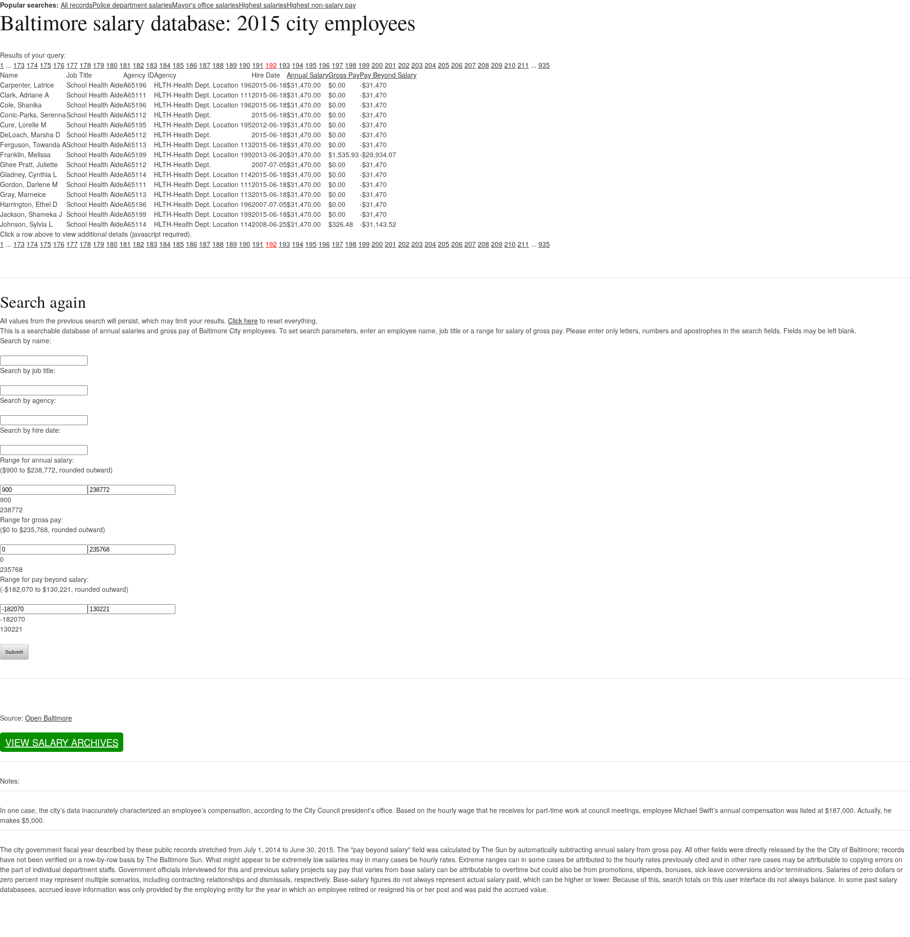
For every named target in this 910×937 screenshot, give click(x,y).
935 (544, 65)
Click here (243, 320)
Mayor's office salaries (205, 4)
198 (350, 65)
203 (417, 65)
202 (404, 65)
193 (284, 65)
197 (337, 65)
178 (85, 65)
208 (483, 65)
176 (58, 65)
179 (98, 65)
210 (510, 65)
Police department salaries (132, 4)
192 (271, 65)
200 (377, 65)
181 (125, 65)
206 (457, 65)
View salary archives (61, 742)
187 (204, 65)
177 (72, 65)
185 (178, 65)
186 (191, 65)
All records (76, 4)
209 (496, 65)
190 (244, 65)
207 (470, 65)
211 (523, 65)
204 (430, 65)
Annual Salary (307, 75)
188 (218, 65)
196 (324, 65)
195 (311, 65)
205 (443, 65)
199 (364, 65)
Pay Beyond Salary (388, 75)
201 (390, 65)
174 (32, 65)
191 (258, 65)
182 (138, 65)
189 (231, 65)
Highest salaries (263, 4)
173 (19, 65)
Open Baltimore (48, 718)
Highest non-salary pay (321, 4)
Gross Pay (344, 75)
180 (112, 65)
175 (45, 65)
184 (165, 65)
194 (297, 65)
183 (151, 65)
